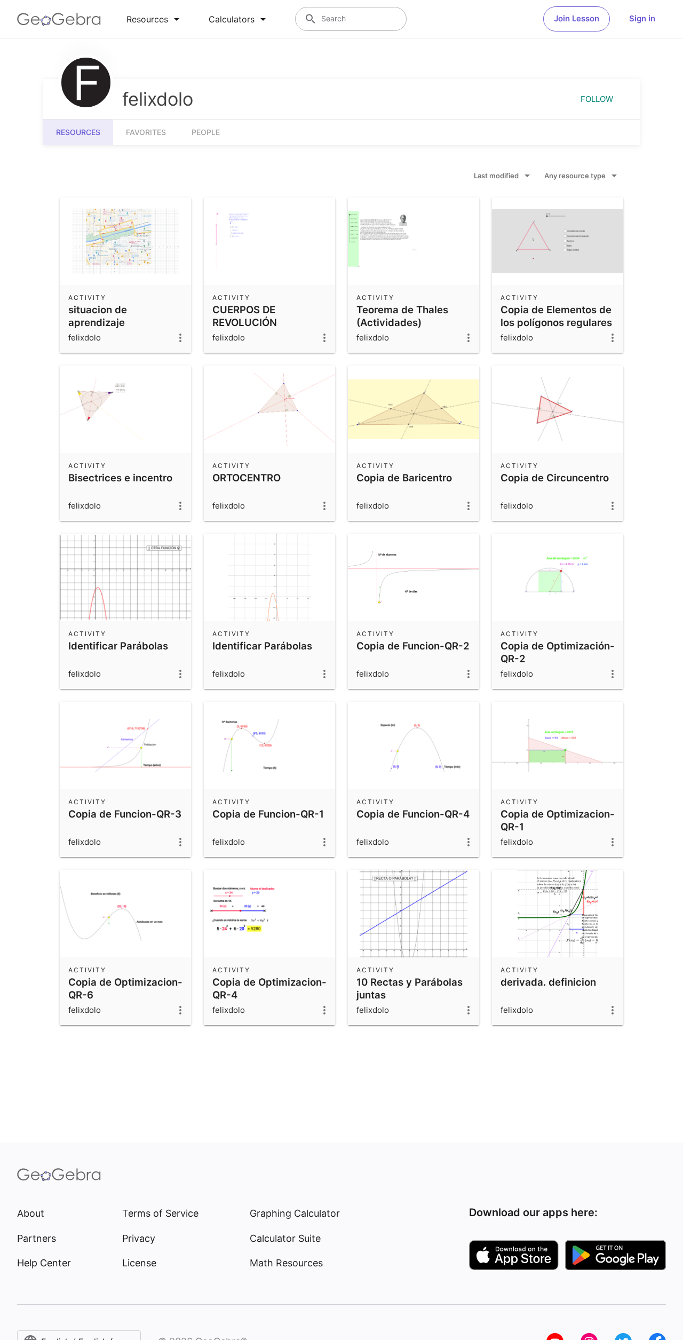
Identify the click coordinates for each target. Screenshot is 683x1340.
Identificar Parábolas (118, 646)
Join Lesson (576, 18)
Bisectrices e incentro (120, 477)
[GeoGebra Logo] (59, 19)
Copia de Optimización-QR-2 (558, 652)
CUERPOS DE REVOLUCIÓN (244, 316)
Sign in (642, 18)
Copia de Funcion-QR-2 (413, 646)
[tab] (154, 19)
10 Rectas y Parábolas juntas (409, 988)
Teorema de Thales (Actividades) (402, 316)
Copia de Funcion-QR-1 (268, 814)
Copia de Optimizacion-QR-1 (558, 820)
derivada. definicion (548, 982)
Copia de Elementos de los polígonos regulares (556, 316)
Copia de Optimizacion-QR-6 (125, 988)
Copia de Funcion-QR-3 (124, 814)
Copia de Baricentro (404, 477)
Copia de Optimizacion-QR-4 (269, 988)
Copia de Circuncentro (555, 477)
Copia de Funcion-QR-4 (413, 814)
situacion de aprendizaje (97, 316)
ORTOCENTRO (246, 477)
